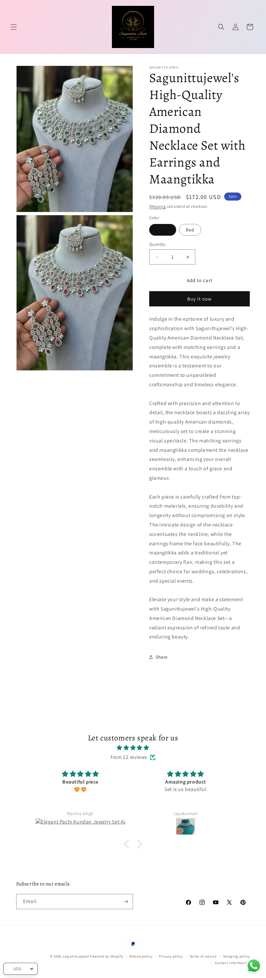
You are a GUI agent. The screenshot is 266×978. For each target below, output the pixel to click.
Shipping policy (236, 956)
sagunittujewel (76, 956)
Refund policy (140, 956)
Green (162, 230)
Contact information (232, 962)
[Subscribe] (125, 901)
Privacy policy (171, 956)
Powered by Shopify (106, 956)
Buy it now (199, 299)
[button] (13, 27)
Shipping (157, 206)
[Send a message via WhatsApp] (254, 966)
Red (190, 230)
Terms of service (203, 956)
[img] (133, 748)
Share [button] (162, 657)
